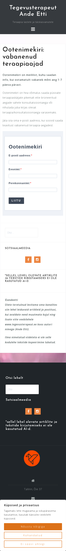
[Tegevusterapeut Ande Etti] (32, 458)
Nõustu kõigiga (33, 526)
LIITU (16, 200)
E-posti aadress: (20, 155)
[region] (33, 525)
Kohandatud (33, 535)
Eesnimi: (15, 169)
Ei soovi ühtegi (33, 544)
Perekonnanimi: (19, 183)
